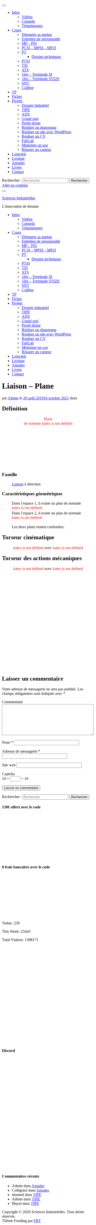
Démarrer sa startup (37, 34)
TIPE (26, 110)
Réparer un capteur (36, 149)
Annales (18, 163)
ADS (26, 114)
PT (24, 52)
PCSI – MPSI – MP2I (39, 48)
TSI (25, 65)
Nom (7, 742)
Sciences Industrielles (18, 198)
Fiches (17, 96)
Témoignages (32, 26)
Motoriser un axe (35, 145)
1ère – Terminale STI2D (41, 79)
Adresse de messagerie (21, 751)
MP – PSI (29, 43)
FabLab (28, 141)
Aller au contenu (15, 185)
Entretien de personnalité (41, 39)
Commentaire (12, 702)
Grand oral (30, 119)
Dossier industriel (35, 105)
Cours (16, 30)
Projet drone (31, 123)
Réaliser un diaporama (39, 127)
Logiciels (19, 154)
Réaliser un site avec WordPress (46, 132)
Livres (17, 167)
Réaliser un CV (34, 136)
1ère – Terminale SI (37, 74)
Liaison (17, 484)
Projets (17, 101)
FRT (37, 1221)
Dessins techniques (46, 57)
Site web (9, 765)
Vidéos (27, 17)
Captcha (8, 774)
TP (14, 92)
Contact (18, 172)
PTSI (26, 61)
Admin (13, 398)
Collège (28, 88)
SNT (25, 83)
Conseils (28, 21)
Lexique (18, 158)
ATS (25, 70)
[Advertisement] (48, 623)
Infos (16, 12)
